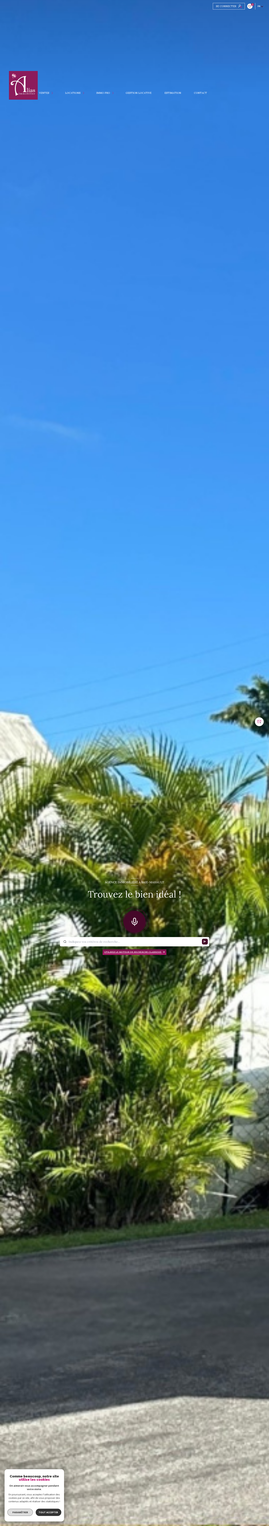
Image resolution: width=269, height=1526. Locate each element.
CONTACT (200, 93)
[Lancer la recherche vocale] (134, 921)
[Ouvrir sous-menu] (53, 93)
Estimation (173, 93)
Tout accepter (48, 1512)
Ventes (44, 93)
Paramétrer (20, 1512)
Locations (73, 93)
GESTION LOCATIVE (139, 93)
